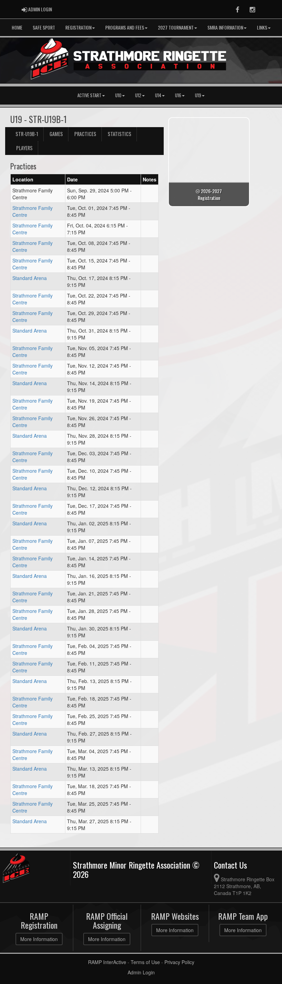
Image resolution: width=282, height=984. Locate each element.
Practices (85, 133)
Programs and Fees (124, 27)
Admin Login (141, 972)
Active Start (89, 95)
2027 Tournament (176, 27)
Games (56, 133)
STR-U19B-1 (26, 133)
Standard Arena (29, 278)
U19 (198, 95)
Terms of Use (145, 962)
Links (262, 27)
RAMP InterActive (107, 962)
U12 (138, 95)
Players (24, 148)
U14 (158, 95)
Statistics (119, 133)
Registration (78, 27)
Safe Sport (44, 27)
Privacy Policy (179, 962)
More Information (39, 939)
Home (17, 27)
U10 (118, 95)
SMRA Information (225, 27)
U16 (178, 95)
